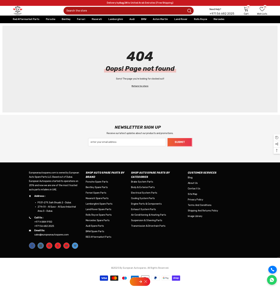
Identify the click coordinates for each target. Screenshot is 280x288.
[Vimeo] (75, 246)
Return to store (140, 86)
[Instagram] (41, 246)
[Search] (129, 11)
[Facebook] (32, 246)
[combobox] (124, 11)
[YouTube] (66, 246)
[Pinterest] (49, 246)
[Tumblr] (58, 246)
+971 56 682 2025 (222, 13)
